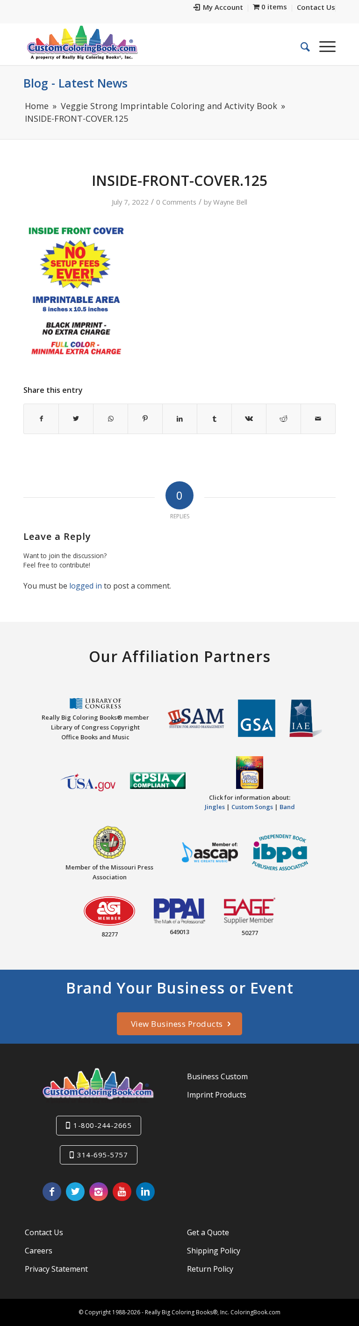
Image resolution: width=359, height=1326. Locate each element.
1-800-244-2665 (102, 1125)
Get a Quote (208, 1232)
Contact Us (44, 1232)
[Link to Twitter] (75, 1191)
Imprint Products (216, 1095)
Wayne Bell (230, 201)
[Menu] (323, 46)
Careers (38, 1250)
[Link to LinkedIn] (145, 1191)
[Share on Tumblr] (214, 418)
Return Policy (210, 1269)
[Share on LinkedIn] (180, 418)
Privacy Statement (56, 1269)
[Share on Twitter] (76, 418)
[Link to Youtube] (122, 1191)
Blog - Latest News (75, 83)
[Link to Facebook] (52, 1191)
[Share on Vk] (249, 418)
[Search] (300, 46)
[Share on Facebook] (41, 418)
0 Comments (176, 201)
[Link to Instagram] (98, 1191)
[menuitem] (218, 8)
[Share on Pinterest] (145, 418)
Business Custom (217, 1076)
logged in (85, 586)
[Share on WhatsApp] (110, 418)
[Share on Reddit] (283, 418)
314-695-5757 (102, 1154)
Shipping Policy (213, 1250)
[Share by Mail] (318, 418)
